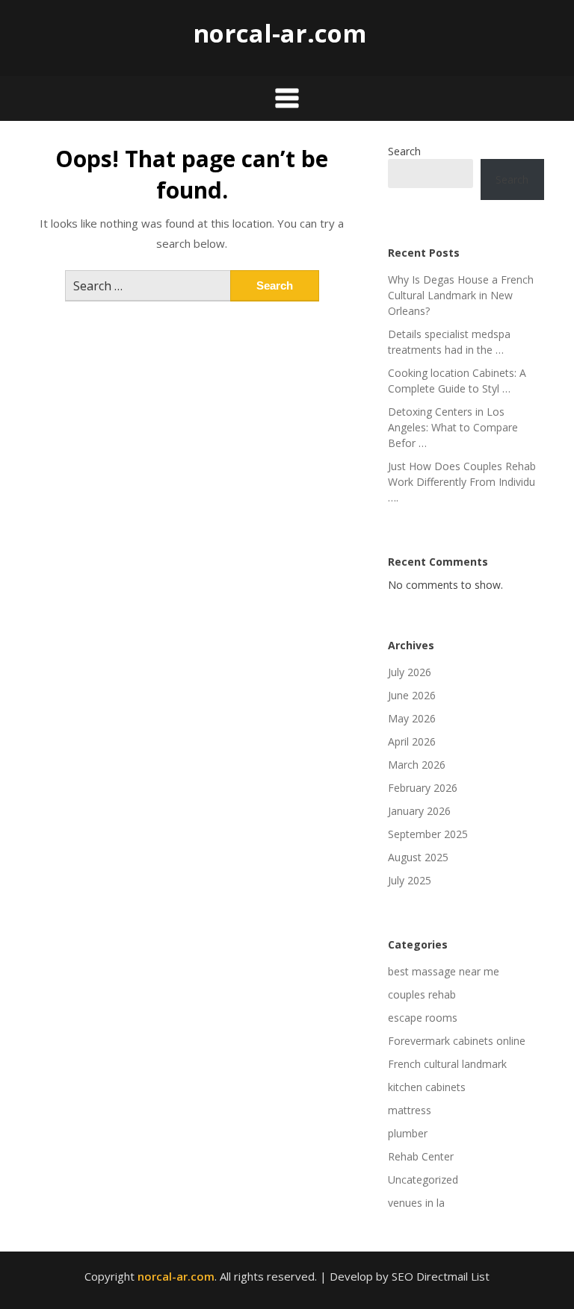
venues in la (416, 1203)
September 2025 (428, 834)
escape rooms (422, 1017)
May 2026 (412, 718)
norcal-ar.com (279, 33)
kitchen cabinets (427, 1087)
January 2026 (419, 811)
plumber (408, 1133)
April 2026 (412, 741)
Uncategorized (423, 1179)
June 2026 (412, 695)
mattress (409, 1110)
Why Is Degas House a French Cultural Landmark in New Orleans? (461, 295)
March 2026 (416, 764)
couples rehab (422, 994)
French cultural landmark (447, 1064)
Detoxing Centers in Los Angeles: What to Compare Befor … (453, 427)
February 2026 (422, 788)
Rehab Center (421, 1156)
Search (404, 151)
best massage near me (443, 971)
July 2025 (409, 880)
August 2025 (418, 857)
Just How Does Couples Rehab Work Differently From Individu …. (462, 481)
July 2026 (409, 672)
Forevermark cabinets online (456, 1041)
